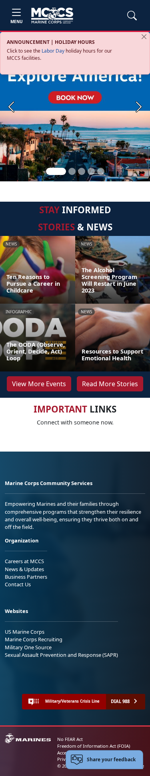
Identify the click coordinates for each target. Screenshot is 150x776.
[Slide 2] (72, 171)
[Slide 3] (81, 171)
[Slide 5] (100, 171)
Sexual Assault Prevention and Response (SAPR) (61, 654)
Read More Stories (110, 383)
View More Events (39, 383)
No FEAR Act (70, 739)
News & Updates (24, 569)
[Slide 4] (91, 171)
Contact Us (18, 584)
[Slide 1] (56, 171)
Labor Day (53, 50)
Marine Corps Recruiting (33, 639)
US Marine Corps (24, 631)
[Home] (52, 16)
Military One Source (28, 647)
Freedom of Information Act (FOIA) (93, 746)
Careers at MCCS (24, 561)
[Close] (144, 36)
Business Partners (26, 576)
